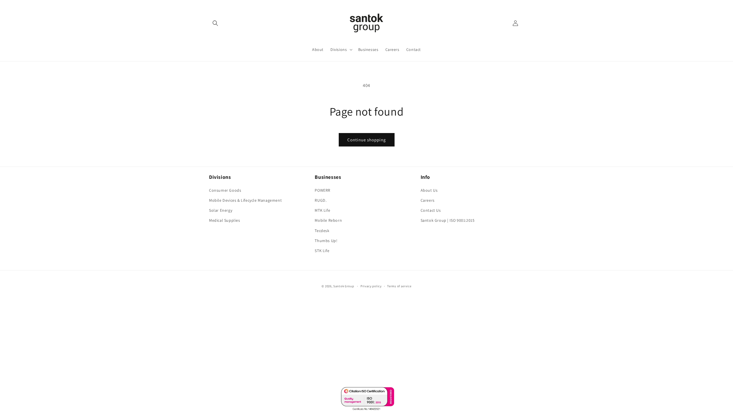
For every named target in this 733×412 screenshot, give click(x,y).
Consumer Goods (225, 190)
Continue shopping (366, 139)
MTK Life (322, 210)
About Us (429, 190)
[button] (215, 23)
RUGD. (320, 200)
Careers (428, 200)
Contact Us (431, 210)
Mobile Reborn (328, 220)
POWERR (322, 190)
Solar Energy (220, 210)
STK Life (322, 250)
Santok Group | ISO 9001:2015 (448, 220)
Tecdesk (322, 230)
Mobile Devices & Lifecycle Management (245, 200)
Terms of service (399, 286)
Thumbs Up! (326, 240)
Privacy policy (371, 286)
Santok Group (343, 286)
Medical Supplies (224, 220)
